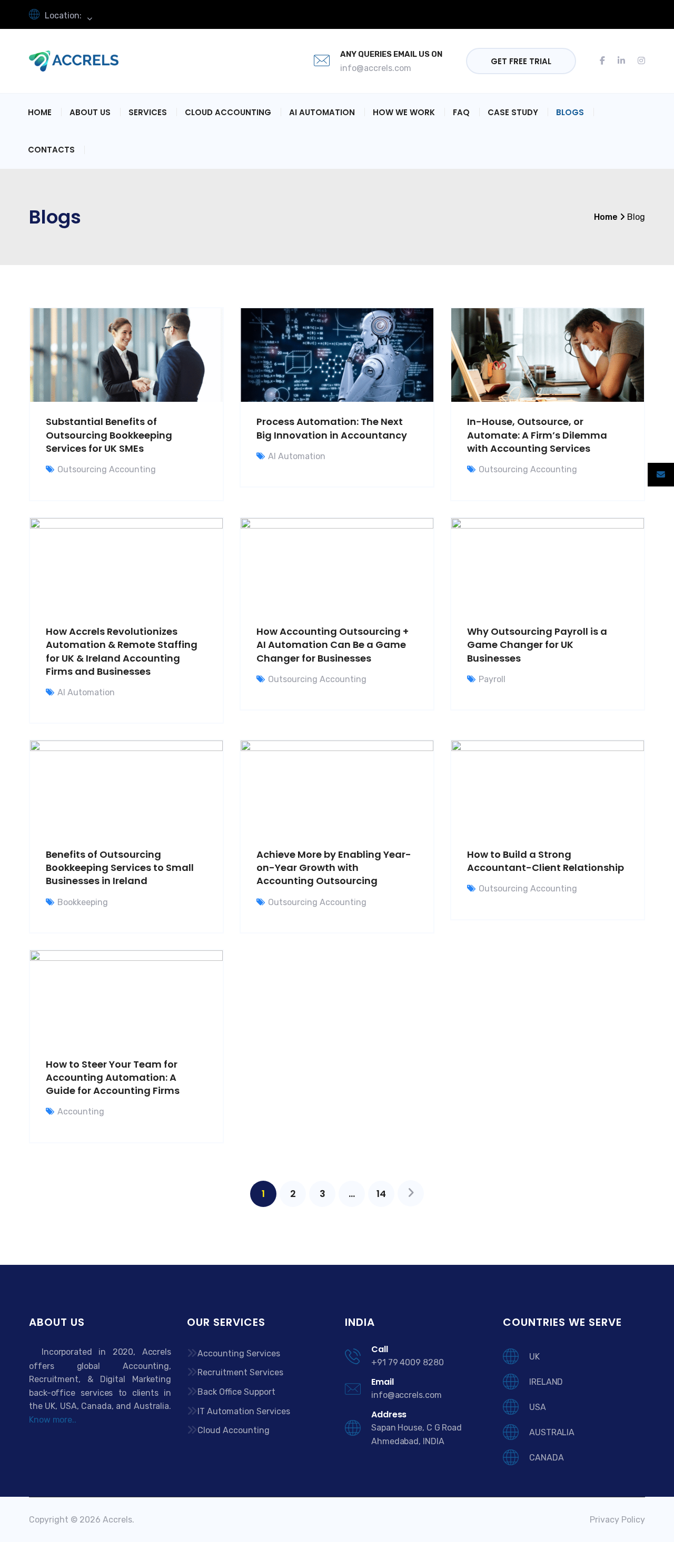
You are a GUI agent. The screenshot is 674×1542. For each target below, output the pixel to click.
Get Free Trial (521, 61)
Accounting (80, 1112)
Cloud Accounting (228, 112)
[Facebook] (605, 61)
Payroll (492, 679)
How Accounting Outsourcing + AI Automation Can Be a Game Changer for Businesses (332, 644)
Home (40, 112)
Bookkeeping (82, 902)
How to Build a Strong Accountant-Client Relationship (545, 861)
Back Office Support (236, 1392)
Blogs (570, 112)
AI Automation (322, 112)
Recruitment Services (240, 1372)
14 (381, 1193)
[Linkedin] (621, 61)
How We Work (404, 112)
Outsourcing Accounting (106, 469)
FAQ (461, 112)
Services (147, 112)
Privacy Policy (617, 1520)
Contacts (51, 149)
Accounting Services (238, 1353)
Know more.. (52, 1420)
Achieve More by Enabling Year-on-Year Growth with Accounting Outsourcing (333, 867)
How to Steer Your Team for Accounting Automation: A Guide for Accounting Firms (113, 1077)
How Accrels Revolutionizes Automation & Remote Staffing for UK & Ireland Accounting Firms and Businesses (121, 651)
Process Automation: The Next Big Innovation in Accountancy (331, 428)
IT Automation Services (243, 1411)
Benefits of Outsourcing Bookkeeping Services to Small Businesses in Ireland (120, 867)
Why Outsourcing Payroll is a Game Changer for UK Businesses (537, 644)
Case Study (513, 112)
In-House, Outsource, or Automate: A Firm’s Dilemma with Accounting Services (537, 434)
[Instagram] (638, 61)
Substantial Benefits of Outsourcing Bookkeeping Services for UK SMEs (109, 434)
